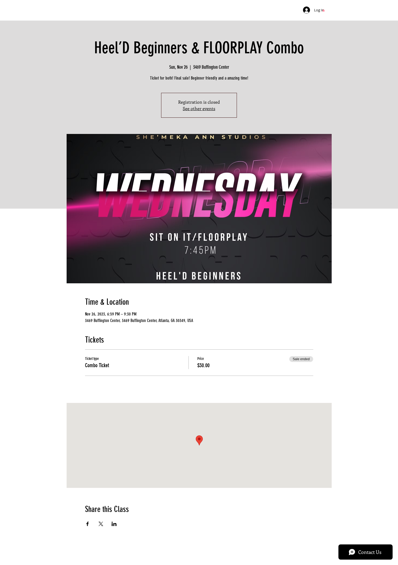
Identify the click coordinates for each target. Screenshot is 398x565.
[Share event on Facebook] (87, 524)
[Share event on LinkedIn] (114, 524)
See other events (199, 108)
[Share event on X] (100, 524)
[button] (323, 10)
